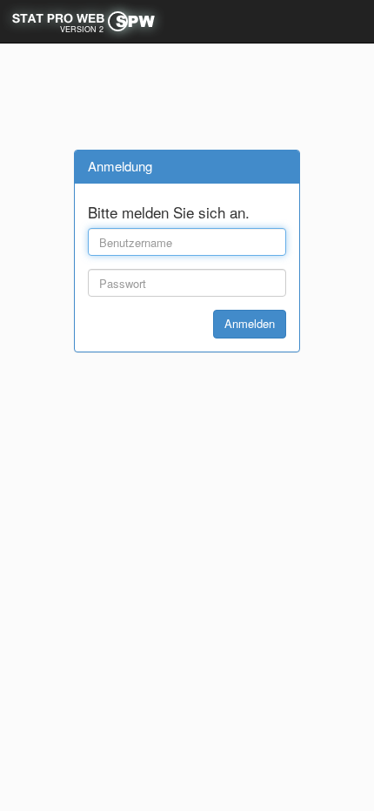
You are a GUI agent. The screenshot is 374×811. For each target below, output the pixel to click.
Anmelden (249, 323)
